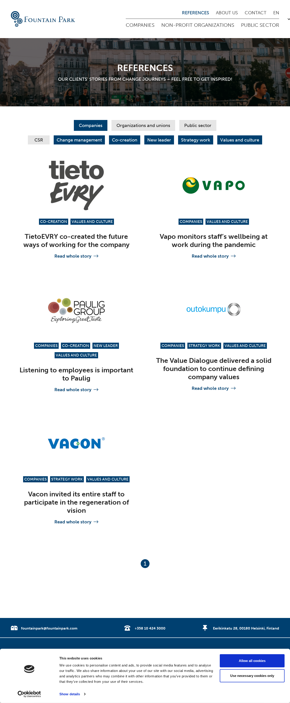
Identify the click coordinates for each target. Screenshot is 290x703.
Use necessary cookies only (252, 675)
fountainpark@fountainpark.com (49, 628)
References (195, 12)
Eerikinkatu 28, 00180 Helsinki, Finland (246, 628)
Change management (79, 140)
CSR (38, 140)
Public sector (260, 25)
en (276, 12)
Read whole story (72, 256)
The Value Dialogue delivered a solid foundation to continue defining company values (213, 368)
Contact (255, 12)
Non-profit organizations (197, 25)
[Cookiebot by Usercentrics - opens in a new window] (29, 694)
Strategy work (195, 140)
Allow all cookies (252, 661)
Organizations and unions (143, 125)
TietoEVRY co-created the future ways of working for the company (76, 240)
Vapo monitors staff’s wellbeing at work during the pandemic (214, 240)
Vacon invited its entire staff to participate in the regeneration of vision (76, 502)
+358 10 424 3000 (150, 628)
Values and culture (239, 140)
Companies (140, 25)
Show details (69, 694)
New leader (159, 140)
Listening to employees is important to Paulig (76, 374)
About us (227, 12)
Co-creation (124, 140)
